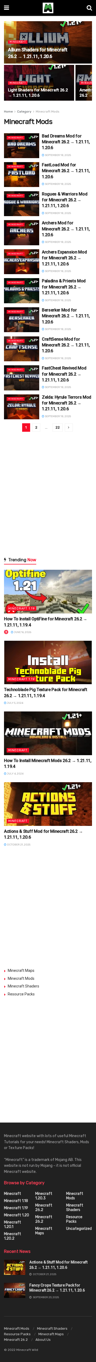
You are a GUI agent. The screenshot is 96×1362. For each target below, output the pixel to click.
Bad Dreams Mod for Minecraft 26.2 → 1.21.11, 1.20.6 (66, 141)
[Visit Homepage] (48, 8)
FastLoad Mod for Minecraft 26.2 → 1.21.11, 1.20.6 (66, 170)
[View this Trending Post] (6, 632)
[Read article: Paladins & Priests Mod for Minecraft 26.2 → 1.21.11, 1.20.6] (21, 290)
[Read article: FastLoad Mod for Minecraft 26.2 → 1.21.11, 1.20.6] (21, 174)
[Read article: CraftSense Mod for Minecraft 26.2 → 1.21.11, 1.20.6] (21, 348)
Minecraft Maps (21, 970)
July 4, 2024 (14, 773)
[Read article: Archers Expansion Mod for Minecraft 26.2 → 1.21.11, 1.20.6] (21, 261)
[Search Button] (89, 8)
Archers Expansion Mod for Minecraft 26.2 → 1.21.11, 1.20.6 (64, 258)
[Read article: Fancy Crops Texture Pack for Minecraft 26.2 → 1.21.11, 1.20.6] (14, 1290)
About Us (43, 1340)
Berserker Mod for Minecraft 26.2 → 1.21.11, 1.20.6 (66, 316)
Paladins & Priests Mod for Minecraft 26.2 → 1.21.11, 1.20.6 (64, 286)
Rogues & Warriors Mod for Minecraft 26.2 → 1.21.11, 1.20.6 (64, 200)
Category (24, 111)
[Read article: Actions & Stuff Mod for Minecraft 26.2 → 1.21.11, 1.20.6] (48, 804)
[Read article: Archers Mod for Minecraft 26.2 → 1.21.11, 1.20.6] (21, 232)
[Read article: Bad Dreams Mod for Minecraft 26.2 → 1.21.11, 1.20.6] (21, 145)
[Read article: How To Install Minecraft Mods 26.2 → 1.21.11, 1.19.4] (48, 733)
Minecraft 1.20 (16, 1215)
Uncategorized (79, 1228)
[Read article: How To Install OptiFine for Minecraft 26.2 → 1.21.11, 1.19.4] (48, 591)
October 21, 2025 (18, 844)
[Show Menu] (6, 8)
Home (8, 111)
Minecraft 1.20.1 (12, 1224)
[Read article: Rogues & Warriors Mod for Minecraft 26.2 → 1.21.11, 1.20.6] (21, 203)
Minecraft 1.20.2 (12, 1236)
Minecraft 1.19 (21, 608)
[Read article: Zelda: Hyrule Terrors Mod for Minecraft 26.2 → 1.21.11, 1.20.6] (21, 406)
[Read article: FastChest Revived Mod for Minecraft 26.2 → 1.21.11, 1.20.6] (21, 377)
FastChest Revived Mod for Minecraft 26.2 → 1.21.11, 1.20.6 (64, 374)
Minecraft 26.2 (43, 1207)
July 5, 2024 (14, 703)
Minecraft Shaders (23, 986)
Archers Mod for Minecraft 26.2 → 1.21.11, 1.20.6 (66, 228)
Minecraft (18, 42)
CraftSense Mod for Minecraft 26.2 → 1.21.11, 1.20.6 (66, 345)
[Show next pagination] (69, 427)
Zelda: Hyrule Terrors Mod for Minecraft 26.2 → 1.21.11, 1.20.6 (66, 403)
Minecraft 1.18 (16, 1201)
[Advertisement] (48, 497)
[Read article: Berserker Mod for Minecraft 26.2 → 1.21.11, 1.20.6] (21, 319)
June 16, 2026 (22, 632)
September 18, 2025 (57, 155)
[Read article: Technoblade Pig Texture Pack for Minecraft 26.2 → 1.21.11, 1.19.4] (48, 662)
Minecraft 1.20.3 (43, 1195)
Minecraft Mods (47, 111)
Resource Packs (21, 994)
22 (57, 427)
